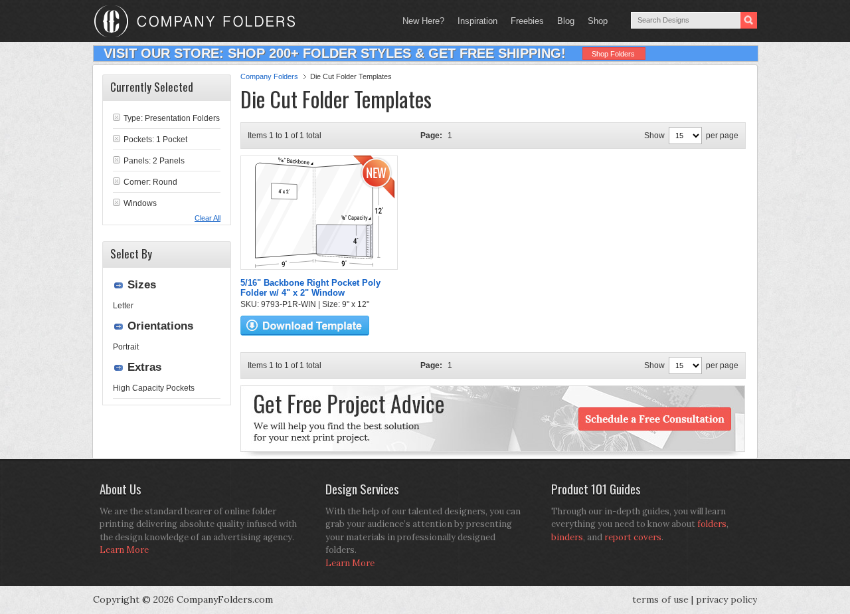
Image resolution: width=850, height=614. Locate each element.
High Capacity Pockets (154, 388)
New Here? (423, 21)
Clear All (207, 218)
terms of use (660, 599)
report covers (632, 537)
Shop (594, 21)
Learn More (124, 550)
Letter (123, 305)
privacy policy (726, 599)
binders (567, 537)
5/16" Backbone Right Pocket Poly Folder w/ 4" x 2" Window (310, 288)
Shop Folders (613, 54)
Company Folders (269, 76)
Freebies (524, 21)
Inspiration (477, 21)
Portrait (126, 347)
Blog (565, 21)
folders (711, 524)
